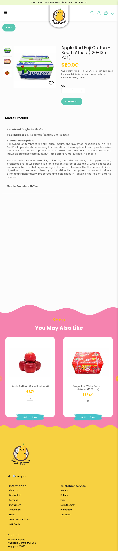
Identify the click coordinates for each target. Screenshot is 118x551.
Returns (64, 495)
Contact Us (15, 495)
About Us (13, 490)
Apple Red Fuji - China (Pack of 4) (30, 386)
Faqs (63, 500)
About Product (16, 118)
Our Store (66, 514)
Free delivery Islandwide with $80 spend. (59, 2)
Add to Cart (72, 101)
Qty (63, 85)
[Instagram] (19, 476)
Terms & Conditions (19, 519)
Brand (12, 514)
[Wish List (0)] (112, 13)
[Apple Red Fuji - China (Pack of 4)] (30, 362)
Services (13, 500)
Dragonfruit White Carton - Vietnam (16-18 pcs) (88, 388)
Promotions (66, 509)
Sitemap (65, 490)
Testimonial (15, 509)
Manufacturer (68, 505)
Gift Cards (14, 524)
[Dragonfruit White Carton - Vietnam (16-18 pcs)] (88, 362)
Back (9, 27)
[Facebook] (9, 476)
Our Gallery (15, 505)
